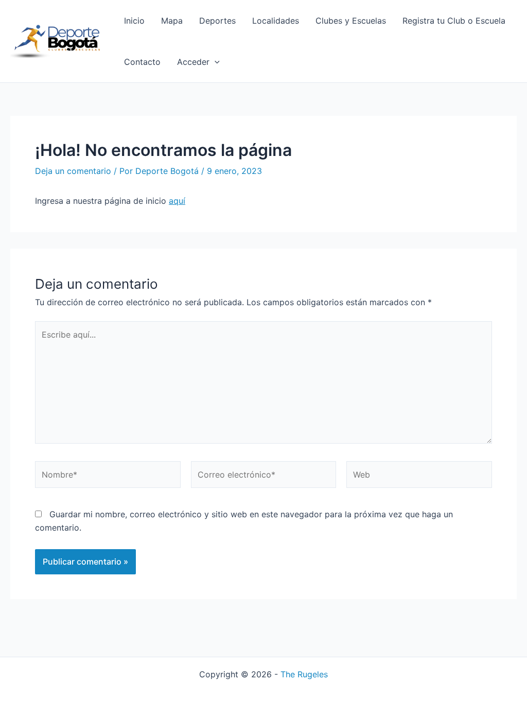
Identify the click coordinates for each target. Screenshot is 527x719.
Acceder (193, 62)
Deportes (217, 20)
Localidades (275, 20)
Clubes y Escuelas (350, 20)
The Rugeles (304, 674)
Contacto (142, 62)
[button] (214, 61)
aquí (177, 201)
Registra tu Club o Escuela (453, 20)
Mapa (172, 20)
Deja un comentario (73, 171)
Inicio (134, 20)
